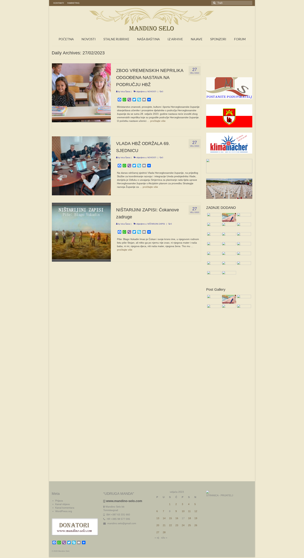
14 (164, 518)
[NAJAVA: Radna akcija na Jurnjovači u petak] (243, 256)
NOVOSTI (151, 91)
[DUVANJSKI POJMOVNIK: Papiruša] (228, 217)
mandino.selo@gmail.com (121, 523)
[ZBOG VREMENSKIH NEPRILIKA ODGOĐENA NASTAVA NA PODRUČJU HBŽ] (81, 92)
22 (170, 525)
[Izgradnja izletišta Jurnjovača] (213, 236)
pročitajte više (158, 120)
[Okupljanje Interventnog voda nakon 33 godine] (213, 246)
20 (157, 525)
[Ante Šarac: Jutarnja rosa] (243, 236)
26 (195, 525)
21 (164, 525)
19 (195, 518)
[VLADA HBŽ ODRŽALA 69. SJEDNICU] (81, 165)
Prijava (59, 500)
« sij (157, 537)
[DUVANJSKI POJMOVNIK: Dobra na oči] (243, 265)
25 (189, 525)
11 (189, 511)
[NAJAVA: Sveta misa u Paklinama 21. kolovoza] (228, 265)
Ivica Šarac (125, 91)
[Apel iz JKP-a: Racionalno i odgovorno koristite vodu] (243, 217)
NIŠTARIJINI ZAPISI (156, 224)
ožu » (164, 537)
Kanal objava (62, 504)
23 (176, 525)
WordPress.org (63, 511)
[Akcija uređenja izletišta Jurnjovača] (243, 227)
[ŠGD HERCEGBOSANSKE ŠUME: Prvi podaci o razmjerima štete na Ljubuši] (228, 246)
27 (157, 532)
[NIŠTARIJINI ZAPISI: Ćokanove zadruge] (81, 232)
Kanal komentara (64, 507)
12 (195, 511)
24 (183, 525)
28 (164, 532)
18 (189, 518)
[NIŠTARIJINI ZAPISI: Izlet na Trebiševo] (213, 265)
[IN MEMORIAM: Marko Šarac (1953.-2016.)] (213, 227)
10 (183, 511)
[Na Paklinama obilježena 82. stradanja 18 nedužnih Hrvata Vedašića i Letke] (228, 227)
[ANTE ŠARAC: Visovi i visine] (228, 275)
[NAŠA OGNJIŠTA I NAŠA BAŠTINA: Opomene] (228, 256)
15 (170, 518)
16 (176, 518)
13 (157, 518)
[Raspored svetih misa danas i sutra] (213, 217)
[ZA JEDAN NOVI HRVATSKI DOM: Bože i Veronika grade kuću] (243, 246)
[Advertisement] (229, 70)
